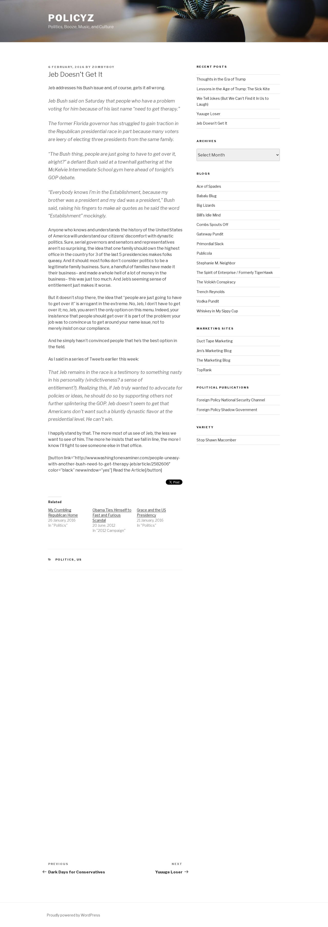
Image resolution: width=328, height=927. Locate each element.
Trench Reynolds (211, 292)
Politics (64, 559)
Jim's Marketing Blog (214, 350)
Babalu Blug (207, 196)
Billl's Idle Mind (209, 215)
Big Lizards (206, 205)
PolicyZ (71, 18)
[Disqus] (115, 634)
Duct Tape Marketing (215, 341)
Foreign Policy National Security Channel (231, 400)
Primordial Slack (210, 244)
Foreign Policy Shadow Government (227, 409)
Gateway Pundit (210, 234)
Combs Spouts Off (212, 224)
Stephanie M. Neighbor (216, 263)
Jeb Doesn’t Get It (212, 123)
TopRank (204, 370)
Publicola (204, 253)
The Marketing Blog (213, 360)
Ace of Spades (209, 186)
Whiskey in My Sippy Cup (217, 311)
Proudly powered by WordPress (73, 915)
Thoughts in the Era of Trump (221, 79)
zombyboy (103, 67)
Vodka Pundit (208, 301)
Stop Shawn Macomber (216, 440)
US (79, 559)
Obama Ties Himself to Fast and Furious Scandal (112, 515)
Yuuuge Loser (208, 114)
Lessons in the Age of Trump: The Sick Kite (233, 89)
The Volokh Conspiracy (216, 282)
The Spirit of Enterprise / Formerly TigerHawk (235, 272)
